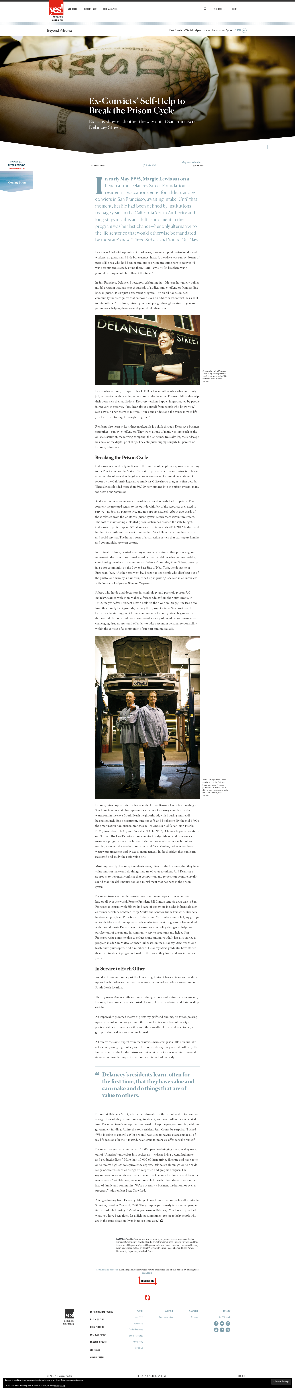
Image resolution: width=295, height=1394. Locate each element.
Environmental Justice (101, 1311)
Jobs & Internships (136, 1335)
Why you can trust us (191, 162)
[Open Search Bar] (205, 9)
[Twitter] (222, 1323)
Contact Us (139, 1347)
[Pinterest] (216, 1330)
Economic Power (98, 1342)
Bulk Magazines (110, 8)
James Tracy (99, 165)
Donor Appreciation (166, 1317)
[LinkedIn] (222, 1330)
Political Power (98, 1334)
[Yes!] (56, 10)
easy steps (147, 1272)
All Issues (72, 8)
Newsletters (138, 1323)
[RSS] (228, 1330)
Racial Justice (97, 1319)
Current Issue (90, 8)
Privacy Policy (138, 1341)
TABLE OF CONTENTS (16, 168)
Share (238, 30)
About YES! (139, 1317)
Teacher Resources (136, 1329)
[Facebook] (216, 1323)
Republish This (147, 1280)
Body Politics (97, 1326)
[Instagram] (228, 1323)
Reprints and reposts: (107, 1270)
